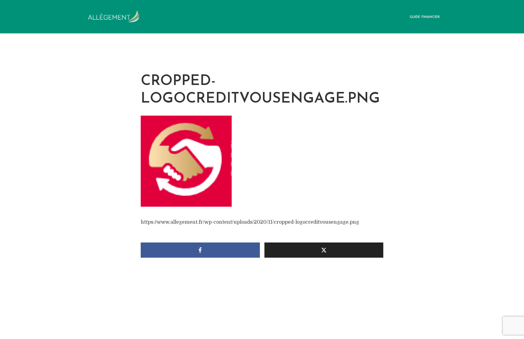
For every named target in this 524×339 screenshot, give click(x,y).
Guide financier (425, 17)
